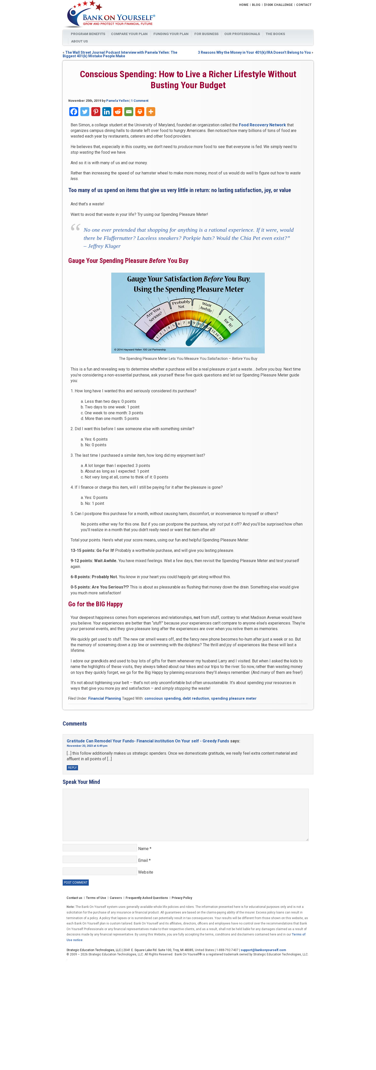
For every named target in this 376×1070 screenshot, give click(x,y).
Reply (72, 768)
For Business (206, 34)
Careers (116, 898)
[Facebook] (73, 111)
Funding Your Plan (171, 34)
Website (145, 872)
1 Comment (139, 101)
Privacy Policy (182, 898)
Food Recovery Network (262, 124)
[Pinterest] (95, 111)
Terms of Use (96, 898)
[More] (150, 111)
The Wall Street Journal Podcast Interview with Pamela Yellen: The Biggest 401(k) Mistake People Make (120, 54)
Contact (304, 5)
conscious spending (163, 698)
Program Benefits (88, 34)
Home (243, 5)
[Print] (139, 111)
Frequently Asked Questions (147, 898)
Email (144, 860)
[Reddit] (117, 111)
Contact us (74, 898)
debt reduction (196, 698)
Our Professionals (242, 34)
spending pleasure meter (234, 698)
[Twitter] (84, 111)
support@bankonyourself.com (263, 950)
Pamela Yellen (117, 101)
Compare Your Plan (129, 34)
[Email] (128, 111)
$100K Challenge (278, 5)
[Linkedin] (106, 111)
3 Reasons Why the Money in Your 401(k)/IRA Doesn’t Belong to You (254, 52)
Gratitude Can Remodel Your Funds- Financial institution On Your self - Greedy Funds (148, 741)
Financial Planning (104, 698)
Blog (256, 5)
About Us (79, 41)
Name (144, 848)
